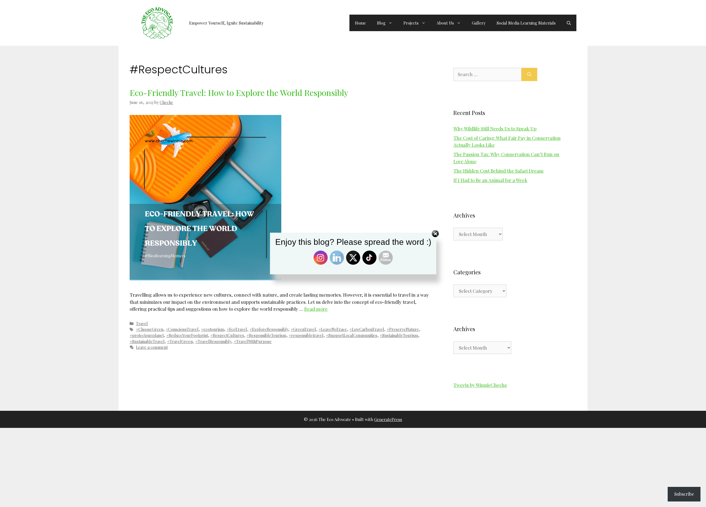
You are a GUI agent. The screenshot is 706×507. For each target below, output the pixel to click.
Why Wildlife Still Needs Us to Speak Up (494, 128)
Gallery (479, 23)
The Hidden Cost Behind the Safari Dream (498, 171)
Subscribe (684, 494)
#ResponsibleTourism (266, 335)
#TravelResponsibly (213, 341)
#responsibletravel (306, 335)
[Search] (529, 74)
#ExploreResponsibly (269, 329)
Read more (316, 309)
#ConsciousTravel (182, 329)
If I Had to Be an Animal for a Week (490, 180)
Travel (142, 323)
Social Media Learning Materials (526, 23)
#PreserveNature (403, 329)
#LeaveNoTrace (333, 329)
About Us (445, 23)
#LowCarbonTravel (366, 329)
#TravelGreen (180, 341)
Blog (381, 23)
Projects (411, 23)
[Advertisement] (165, 466)
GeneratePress (388, 419)
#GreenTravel (303, 329)
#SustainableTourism (399, 335)
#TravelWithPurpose (253, 341)
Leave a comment (152, 347)
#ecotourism (212, 329)
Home (360, 23)
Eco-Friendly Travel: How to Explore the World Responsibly (239, 92)
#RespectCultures (227, 335)
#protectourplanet (147, 335)
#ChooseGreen (149, 329)
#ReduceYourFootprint (187, 335)
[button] (568, 23)
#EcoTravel (237, 329)
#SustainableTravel (147, 341)
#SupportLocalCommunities (351, 335)
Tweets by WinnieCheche (480, 385)
